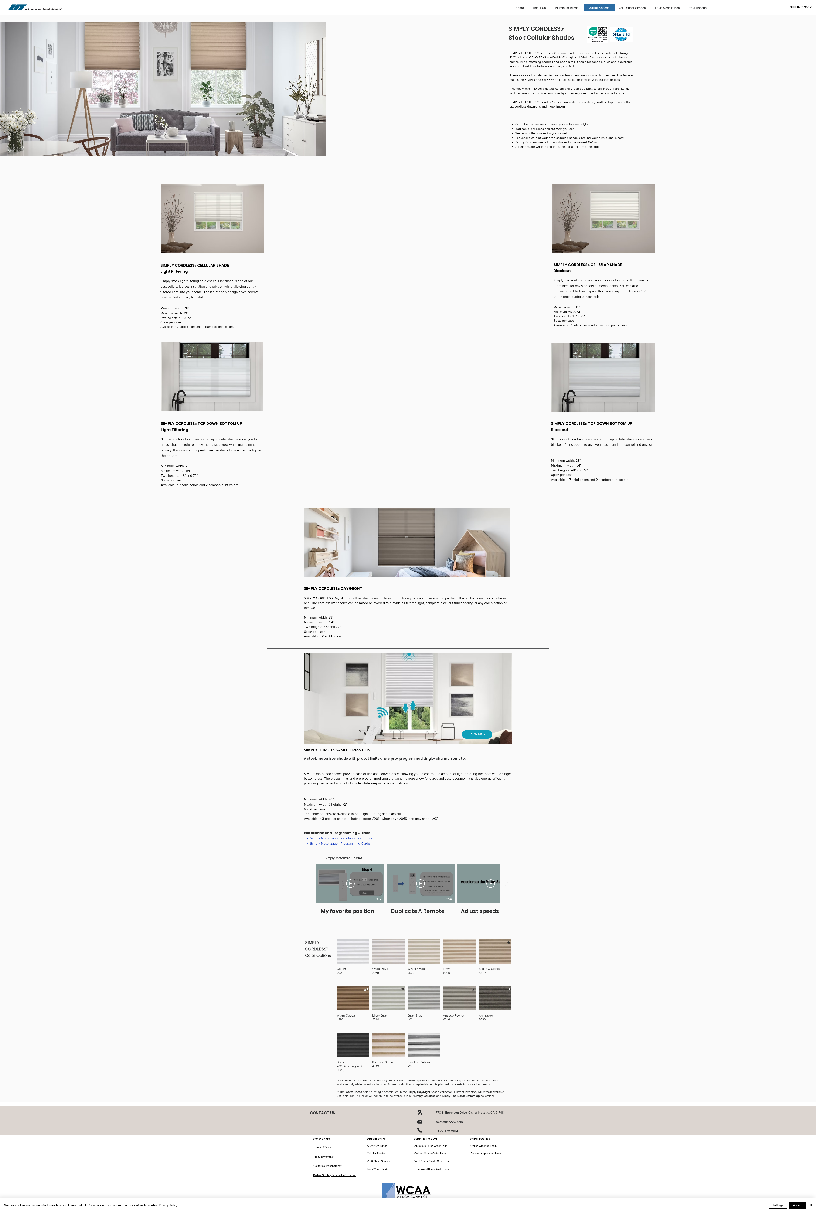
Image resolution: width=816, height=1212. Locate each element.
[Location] (419, 1112)
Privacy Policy (168, 1205)
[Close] (810, 1205)
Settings (777, 1205)
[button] (341, 858)
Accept (797, 1205)
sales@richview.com (449, 1122)
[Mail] (419, 1122)
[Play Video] (350, 883)
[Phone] (419, 1130)
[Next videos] (506, 883)
